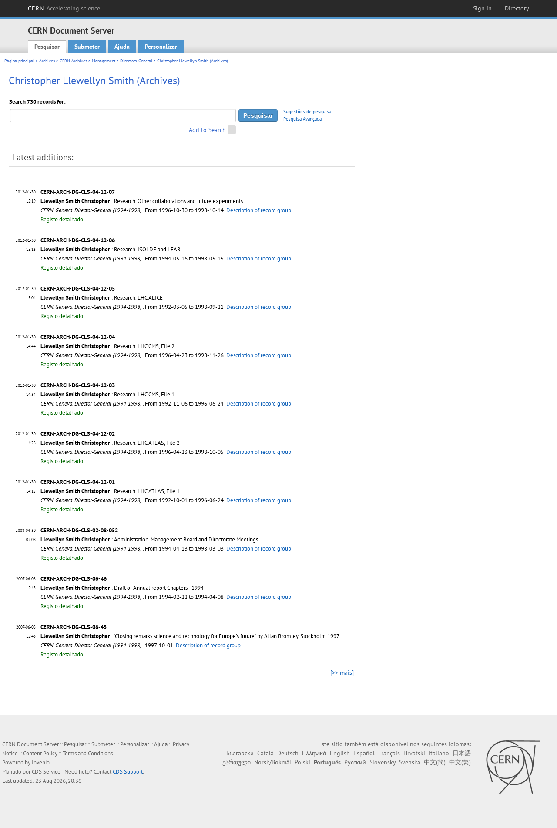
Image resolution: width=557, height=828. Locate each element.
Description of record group (258, 210)
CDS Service (46, 771)
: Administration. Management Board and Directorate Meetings (149, 539)
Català (265, 753)
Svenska (409, 762)
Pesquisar (47, 47)
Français (389, 753)
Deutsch (288, 753)
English (340, 753)
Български (240, 753)
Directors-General (136, 61)
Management (103, 61)
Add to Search (207, 130)
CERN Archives (73, 61)
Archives (47, 61)
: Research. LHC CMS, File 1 (107, 394)
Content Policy (40, 753)
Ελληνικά (314, 753)
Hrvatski (414, 753)
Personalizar (161, 47)
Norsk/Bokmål (272, 762)
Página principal (19, 61)
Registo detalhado (61, 219)
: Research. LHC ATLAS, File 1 (110, 491)
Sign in (482, 8)
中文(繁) (460, 762)
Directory (517, 8)
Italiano (439, 753)
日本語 (462, 753)
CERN (64, 8)
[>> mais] (342, 672)
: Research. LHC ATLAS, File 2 (110, 442)
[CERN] (513, 767)
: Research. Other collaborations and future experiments (141, 201)
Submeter (87, 47)
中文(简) (435, 762)
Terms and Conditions (88, 753)
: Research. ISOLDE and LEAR (110, 249)
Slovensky (382, 762)
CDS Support (128, 771)
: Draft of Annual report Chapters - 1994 (122, 587)
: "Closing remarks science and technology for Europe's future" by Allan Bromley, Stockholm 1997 (189, 636)
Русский (355, 762)
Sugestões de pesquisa (307, 111)
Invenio (41, 762)
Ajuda (122, 47)
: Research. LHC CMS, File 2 (107, 346)
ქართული (236, 762)
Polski (302, 762)
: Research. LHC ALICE (101, 297)
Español (364, 753)
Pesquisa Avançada (302, 119)
